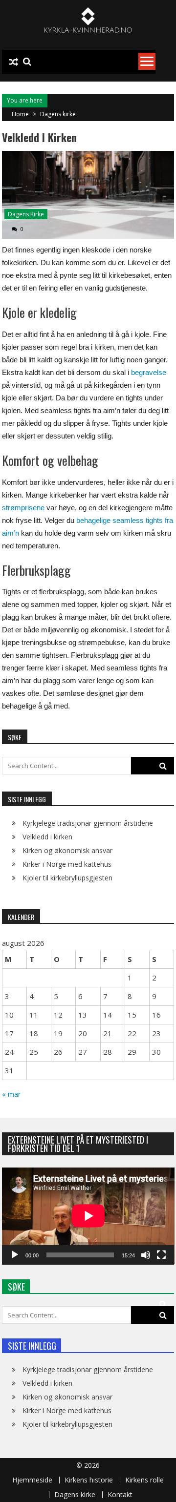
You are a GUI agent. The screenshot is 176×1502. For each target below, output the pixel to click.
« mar (11, 1094)
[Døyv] (146, 1255)
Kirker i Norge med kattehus (66, 864)
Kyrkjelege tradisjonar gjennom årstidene (87, 823)
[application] (88, 1216)
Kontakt (120, 1494)
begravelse (148, 372)
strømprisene (23, 507)
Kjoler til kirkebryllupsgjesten (67, 877)
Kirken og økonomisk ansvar (67, 850)
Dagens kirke (58, 114)
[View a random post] (13, 62)
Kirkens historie (89, 1480)
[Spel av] (15, 1255)
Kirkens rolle (144, 1480)
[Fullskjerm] (161, 1255)
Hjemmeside (32, 1480)
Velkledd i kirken (47, 836)
